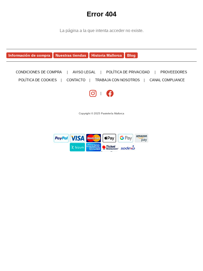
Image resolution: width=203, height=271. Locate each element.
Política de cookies (38, 80)
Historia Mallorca (106, 55)
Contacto (76, 80)
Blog (131, 55)
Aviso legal (84, 72)
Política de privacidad (128, 72)
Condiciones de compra (39, 72)
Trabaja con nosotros (117, 80)
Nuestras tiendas (71, 55)
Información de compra (29, 55)
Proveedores (173, 72)
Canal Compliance (167, 80)
